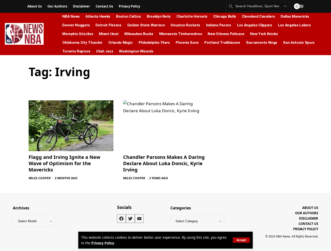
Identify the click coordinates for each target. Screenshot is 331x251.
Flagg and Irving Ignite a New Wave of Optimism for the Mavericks (64, 163)
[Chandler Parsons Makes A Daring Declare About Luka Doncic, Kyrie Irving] (165, 125)
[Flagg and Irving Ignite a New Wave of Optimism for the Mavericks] (71, 125)
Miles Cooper (40, 178)
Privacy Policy (102, 243)
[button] (241, 240)
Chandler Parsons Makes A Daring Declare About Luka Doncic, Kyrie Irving (164, 163)
